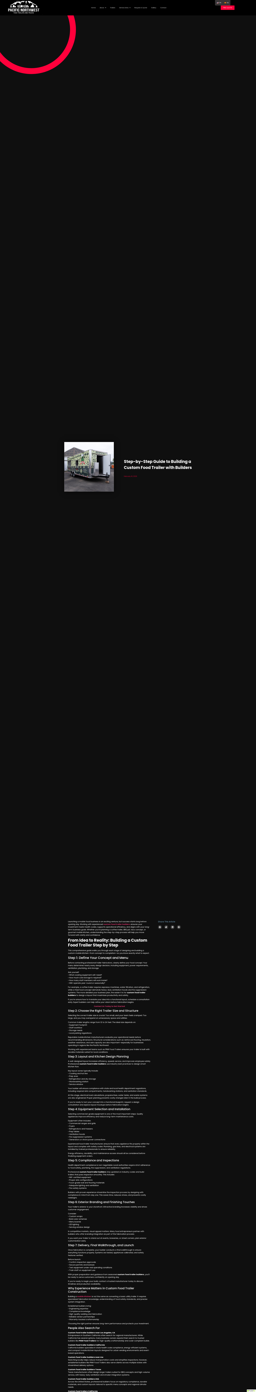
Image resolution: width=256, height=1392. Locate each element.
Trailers (112, 8)
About (102, 8)
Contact (163, 8)
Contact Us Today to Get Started (109, 1006)
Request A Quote (140, 8)
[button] (160, 927)
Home (93, 8)
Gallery (153, 8)
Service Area (123, 8)
